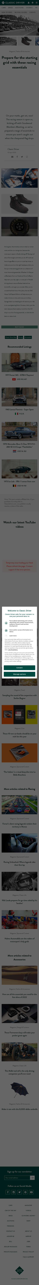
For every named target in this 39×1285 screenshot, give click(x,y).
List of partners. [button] (13, 650)
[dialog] (19, 642)
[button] (19, 635)
